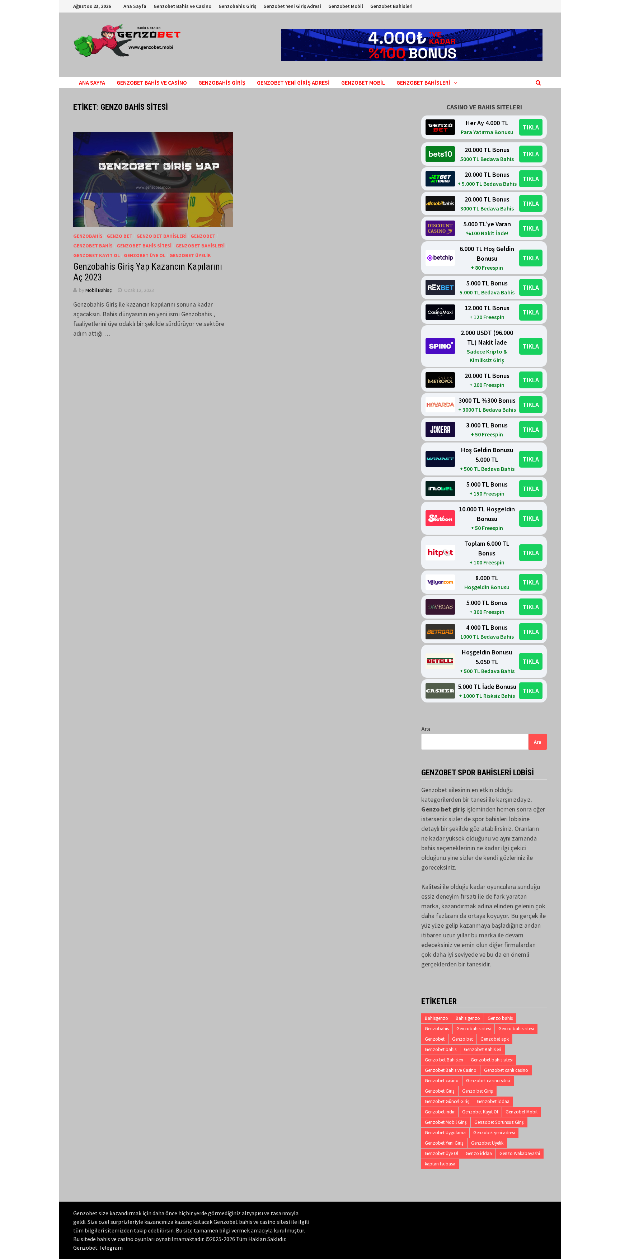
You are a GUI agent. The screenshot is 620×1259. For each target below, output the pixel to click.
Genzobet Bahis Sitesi (144, 245)
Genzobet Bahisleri (391, 6)
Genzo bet (119, 236)
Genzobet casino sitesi (488, 1081)
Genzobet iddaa (493, 1101)
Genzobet (203, 236)
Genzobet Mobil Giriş (446, 1122)
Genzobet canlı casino (506, 1070)
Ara (425, 729)
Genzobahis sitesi (473, 1029)
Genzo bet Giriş (477, 1091)
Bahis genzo (468, 1018)
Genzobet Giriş (440, 1091)
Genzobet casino (442, 1081)
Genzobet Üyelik (190, 255)
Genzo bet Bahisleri (161, 236)
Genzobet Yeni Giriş (444, 1143)
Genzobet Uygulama (445, 1133)
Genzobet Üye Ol (144, 255)
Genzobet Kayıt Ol (96, 255)
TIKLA (531, 127)
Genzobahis (88, 236)
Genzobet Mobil (345, 6)
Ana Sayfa (134, 6)
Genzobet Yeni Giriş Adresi (292, 6)
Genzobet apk (494, 1039)
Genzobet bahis (440, 1049)
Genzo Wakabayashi (519, 1153)
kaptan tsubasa (440, 1164)
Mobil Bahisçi (99, 290)
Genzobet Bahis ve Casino (182, 6)
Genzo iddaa (479, 1153)
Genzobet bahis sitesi (492, 1060)
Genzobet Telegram (98, 1247)
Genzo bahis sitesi (516, 1029)
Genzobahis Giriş (237, 6)
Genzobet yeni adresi (494, 1133)
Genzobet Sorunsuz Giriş (499, 1122)
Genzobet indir (440, 1112)
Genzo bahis (500, 1018)
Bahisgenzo (436, 1018)
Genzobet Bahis (93, 245)
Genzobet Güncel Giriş (447, 1101)
